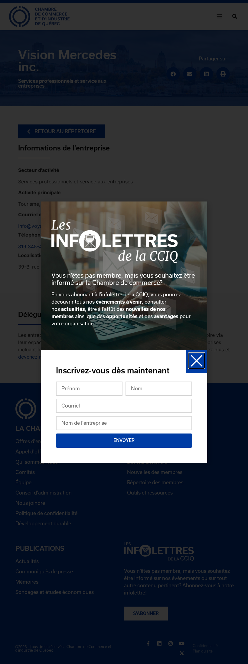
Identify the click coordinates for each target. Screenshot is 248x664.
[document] (124, 332)
